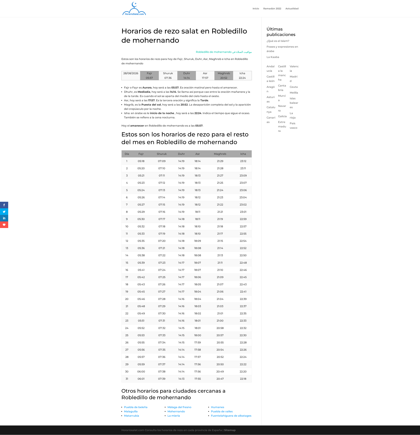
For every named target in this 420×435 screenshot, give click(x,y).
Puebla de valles (222, 411)
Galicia (282, 116)
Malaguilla (131, 411)
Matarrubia (131, 415)
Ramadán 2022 (272, 8)
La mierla (174, 415)
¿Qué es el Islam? (278, 41)
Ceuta (294, 86)
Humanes (217, 407)
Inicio (256, 8)
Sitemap (230, 430)
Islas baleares (294, 103)
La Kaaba (273, 57)
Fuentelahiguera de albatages (231, 415)
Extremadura (282, 126)
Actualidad (292, 8)
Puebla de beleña (135, 407)
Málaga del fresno (179, 407)
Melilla (294, 92)
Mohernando (176, 411)
